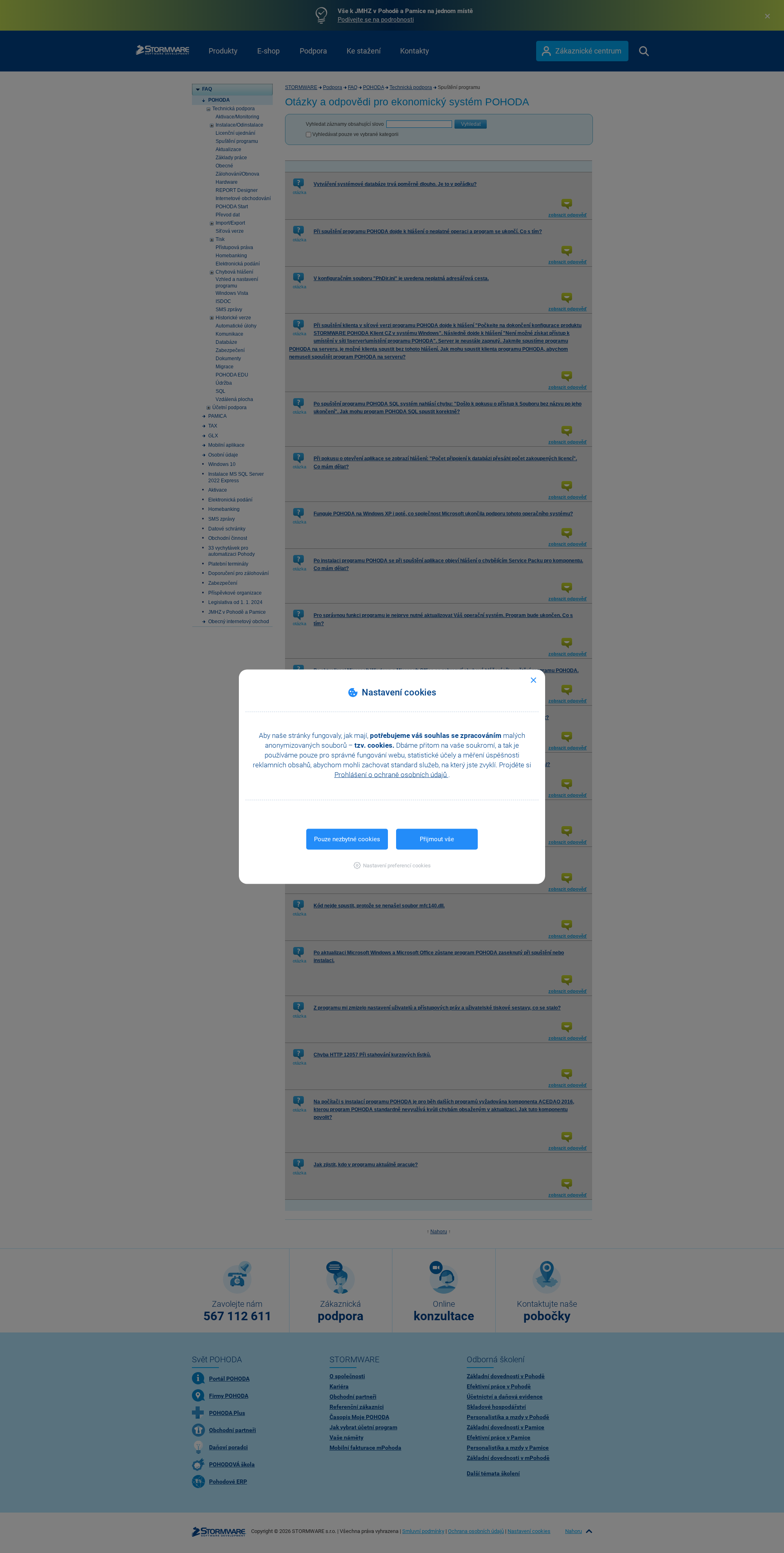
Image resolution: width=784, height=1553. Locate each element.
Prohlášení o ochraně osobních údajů (391, 774)
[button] (392, 865)
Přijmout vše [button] (437, 838)
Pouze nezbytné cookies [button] (347, 838)
